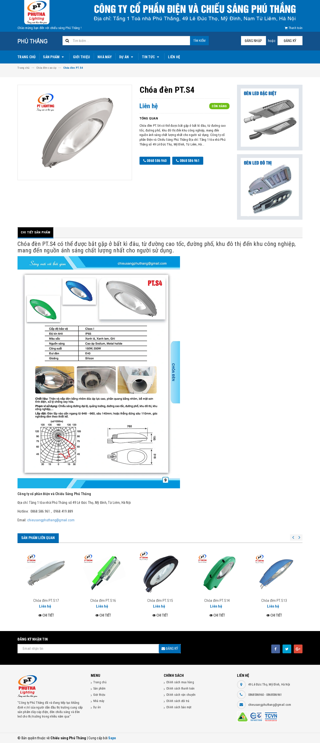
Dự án (124, 57)
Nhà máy (105, 57)
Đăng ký (290, 41)
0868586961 (274, 695)
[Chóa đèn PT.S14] (217, 573)
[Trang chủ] (38, 41)
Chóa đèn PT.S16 (103, 600)
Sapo (112, 738)
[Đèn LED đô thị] (270, 187)
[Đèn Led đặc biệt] (270, 117)
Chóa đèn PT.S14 (217, 600)
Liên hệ (174, 57)
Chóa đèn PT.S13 (274, 600)
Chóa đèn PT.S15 (160, 600)
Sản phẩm (51, 57)
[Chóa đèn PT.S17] (46, 573)
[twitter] (286, 649)
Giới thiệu (81, 57)
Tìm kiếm (199, 40)
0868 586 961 (189, 161)
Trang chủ (27, 57)
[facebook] (275, 649)
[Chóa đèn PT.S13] (274, 573)
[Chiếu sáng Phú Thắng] (50, 686)
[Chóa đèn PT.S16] (103, 573)
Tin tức (149, 57)
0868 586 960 (156, 161)
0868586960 (256, 695)
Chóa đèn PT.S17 (46, 600)
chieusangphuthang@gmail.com (51, 520)
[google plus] (298, 649)
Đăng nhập (253, 41)
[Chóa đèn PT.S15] (160, 573)
